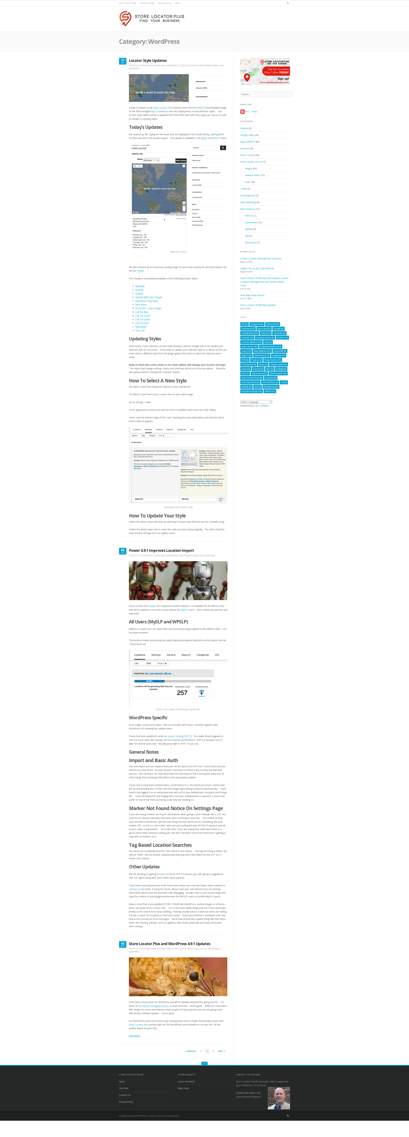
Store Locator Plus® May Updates (258, 305)
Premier (161, 874)
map (268, 342)
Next (220, 1051)
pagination (278, 355)
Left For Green (142, 319)
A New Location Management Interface (260, 258)
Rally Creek (183, 1088)
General (244, 128)
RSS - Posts (251, 111)
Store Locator (179, 948)
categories (257, 324)
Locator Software (251, 342)
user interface (270, 382)
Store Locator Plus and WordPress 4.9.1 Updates (169, 943)
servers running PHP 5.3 (179, 736)
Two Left (140, 330)
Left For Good (142, 315)
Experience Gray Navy (146, 300)
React (263, 364)
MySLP (154, 111)
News (177, 3)
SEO (269, 369)
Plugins (156, 65)
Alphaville (140, 286)
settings (281, 369)
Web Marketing (248, 202)
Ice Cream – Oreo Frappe (148, 308)
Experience (248, 328)
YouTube (123, 1088)
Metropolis (141, 326)
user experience (250, 382)
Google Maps (247, 134)
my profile (280, 351)
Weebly (216, 65)
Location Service (265, 337)
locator (282, 337)
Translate (264, 405)
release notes (278, 364)
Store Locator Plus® (127, 3)
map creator (249, 346)
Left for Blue (141, 312)
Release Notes (252, 175)
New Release (262, 355)
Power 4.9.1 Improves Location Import (161, 550)
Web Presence (205, 65)
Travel (243, 188)
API (244, 324)
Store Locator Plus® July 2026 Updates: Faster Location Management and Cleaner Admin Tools (264, 282)
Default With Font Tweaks (148, 297)
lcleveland (144, 65)
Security (258, 369)
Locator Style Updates (148, 60)
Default (139, 293)
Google (278, 328)
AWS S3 (249, 215)
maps (246, 351)
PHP (245, 360)
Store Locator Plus (188, 65)
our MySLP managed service (153, 1005)
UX (283, 382)
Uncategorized (247, 195)
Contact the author (246, 1092)
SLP (245, 373)
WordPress (134, 68)
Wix (222, 65)
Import (265, 333)
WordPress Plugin (147, 3)
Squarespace (172, 65)
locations (247, 337)
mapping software (270, 346)
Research (245, 148)
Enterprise (273, 324)
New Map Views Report (252, 295)
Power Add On (273, 360)
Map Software (159, 948)
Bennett (139, 289)
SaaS (163, 65)
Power (140, 270)
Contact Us (134, 889)
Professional (249, 364)
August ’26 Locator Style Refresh (257, 268)
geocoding (264, 328)
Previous (191, 1051)
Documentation (165, 3)
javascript (279, 333)
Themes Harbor (172, 1116)
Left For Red (141, 323)
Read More (134, 1036)
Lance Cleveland (186, 1081)
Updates (271, 377)
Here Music (141, 304)
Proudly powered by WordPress (132, 1116)
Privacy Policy (126, 1101)
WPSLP (201, 107)
